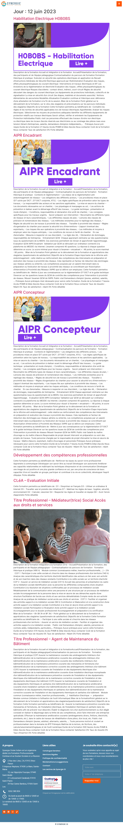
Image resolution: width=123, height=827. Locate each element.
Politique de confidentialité (55, 758)
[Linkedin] (8, 812)
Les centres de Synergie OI (54, 769)
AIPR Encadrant (27, 135)
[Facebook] (4, 812)
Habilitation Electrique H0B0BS (41, 18)
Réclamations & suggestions (55, 762)
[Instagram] (12, 812)
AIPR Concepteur (29, 292)
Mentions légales (50, 754)
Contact (46, 765)
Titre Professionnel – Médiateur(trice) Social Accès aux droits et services (59, 502)
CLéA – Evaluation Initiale (36, 480)
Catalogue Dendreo (51, 751)
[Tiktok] (17, 812)
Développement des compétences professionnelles (60, 455)
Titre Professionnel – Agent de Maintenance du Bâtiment (56, 641)
